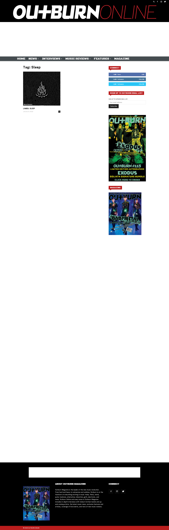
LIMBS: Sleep (29, 108)
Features (101, 58)
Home (21, 58)
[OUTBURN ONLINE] (84, 12)
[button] (154, 1)
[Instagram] (161, 1)
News (33, 58)
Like (143, 74)
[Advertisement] (84, 39)
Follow (141, 79)
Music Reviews (77, 58)
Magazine (121, 58)
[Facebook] (157, 1)
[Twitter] (165, 1)
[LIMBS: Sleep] (41, 89)
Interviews (51, 58)
